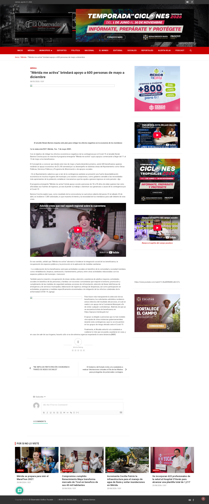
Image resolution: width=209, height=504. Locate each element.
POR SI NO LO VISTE (28, 443)
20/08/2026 (21, 482)
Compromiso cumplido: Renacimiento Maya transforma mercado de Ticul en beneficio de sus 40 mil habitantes (80, 480)
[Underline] (50, 412)
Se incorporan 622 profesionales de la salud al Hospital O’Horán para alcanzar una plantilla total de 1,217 (171, 479)
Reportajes (147, 50)
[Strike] (54, 412)
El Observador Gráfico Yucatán (41, 500)
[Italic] (47, 412)
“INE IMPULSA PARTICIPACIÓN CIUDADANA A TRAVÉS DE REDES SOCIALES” (51, 368)
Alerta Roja (164, 50)
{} (74, 412)
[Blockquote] (64, 412)
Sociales (132, 50)
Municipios (44, 50)
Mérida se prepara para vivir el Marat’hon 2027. (33, 478)
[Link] (71, 412)
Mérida (31, 50)
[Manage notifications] (203, 499)
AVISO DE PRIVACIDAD (68, 500)
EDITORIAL (118, 50)
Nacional (89, 50)
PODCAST (179, 50)
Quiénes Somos (88, 500)
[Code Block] (67, 412)
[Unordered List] (61, 412)
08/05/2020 (34, 81)
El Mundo (103, 50)
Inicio (20, 50)
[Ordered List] (57, 412)
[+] (77, 412)
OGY (42, 81)
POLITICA (75, 50)
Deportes (62, 50)
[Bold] (44, 412)
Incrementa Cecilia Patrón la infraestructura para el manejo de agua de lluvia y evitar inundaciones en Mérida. (126, 480)
